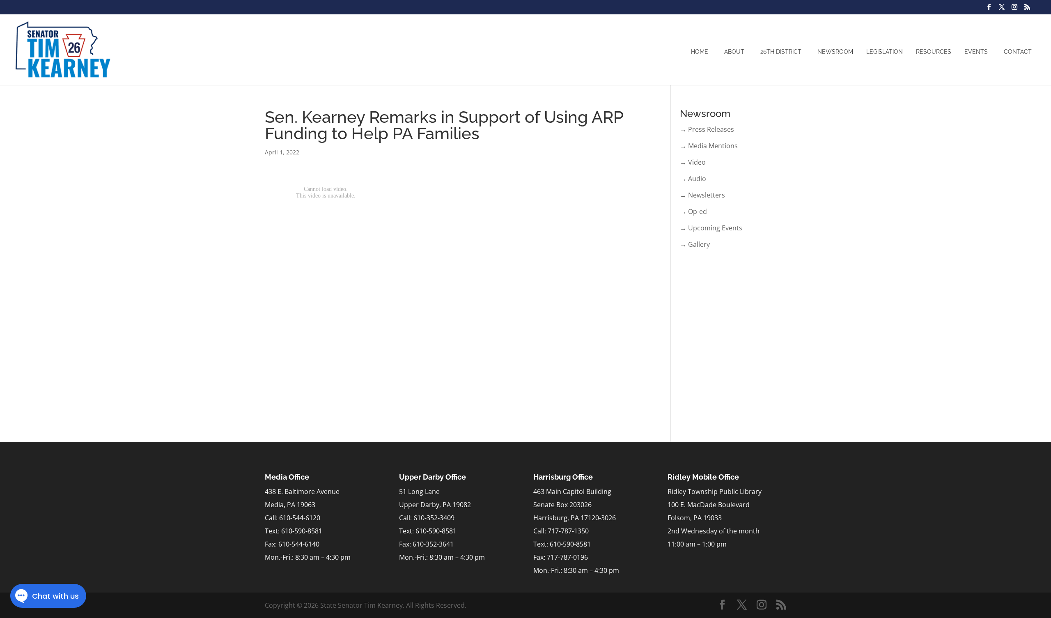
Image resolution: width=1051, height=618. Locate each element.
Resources (933, 51)
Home (699, 51)
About (734, 51)
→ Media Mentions (709, 145)
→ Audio (693, 178)
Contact (1018, 51)
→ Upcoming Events (711, 227)
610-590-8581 (301, 530)
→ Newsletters (702, 195)
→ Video (693, 162)
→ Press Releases (707, 129)
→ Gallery (695, 244)
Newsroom (835, 51)
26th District (780, 51)
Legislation (884, 51)
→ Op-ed (693, 211)
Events (976, 51)
